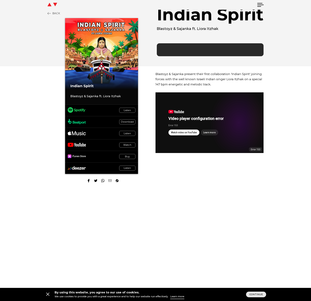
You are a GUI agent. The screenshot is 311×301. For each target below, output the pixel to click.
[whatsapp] (103, 181)
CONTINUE (256, 294)
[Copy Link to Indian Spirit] (117, 181)
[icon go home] (58, 5)
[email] (110, 181)
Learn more (177, 296)
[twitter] (96, 181)
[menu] (260, 5)
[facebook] (89, 181)
